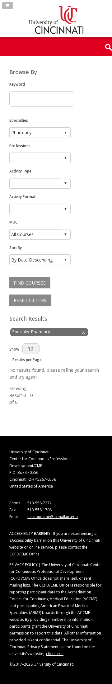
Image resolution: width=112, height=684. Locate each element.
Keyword (17, 84)
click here (54, 653)
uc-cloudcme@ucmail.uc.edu (52, 516)
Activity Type (20, 170)
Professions (19, 145)
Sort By (15, 247)
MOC (13, 221)
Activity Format (22, 196)
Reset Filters (30, 300)
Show (14, 349)
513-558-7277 (39, 503)
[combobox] (35, 132)
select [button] (65, 133)
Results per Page (27, 359)
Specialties (18, 120)
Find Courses (30, 283)
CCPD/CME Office (24, 554)
